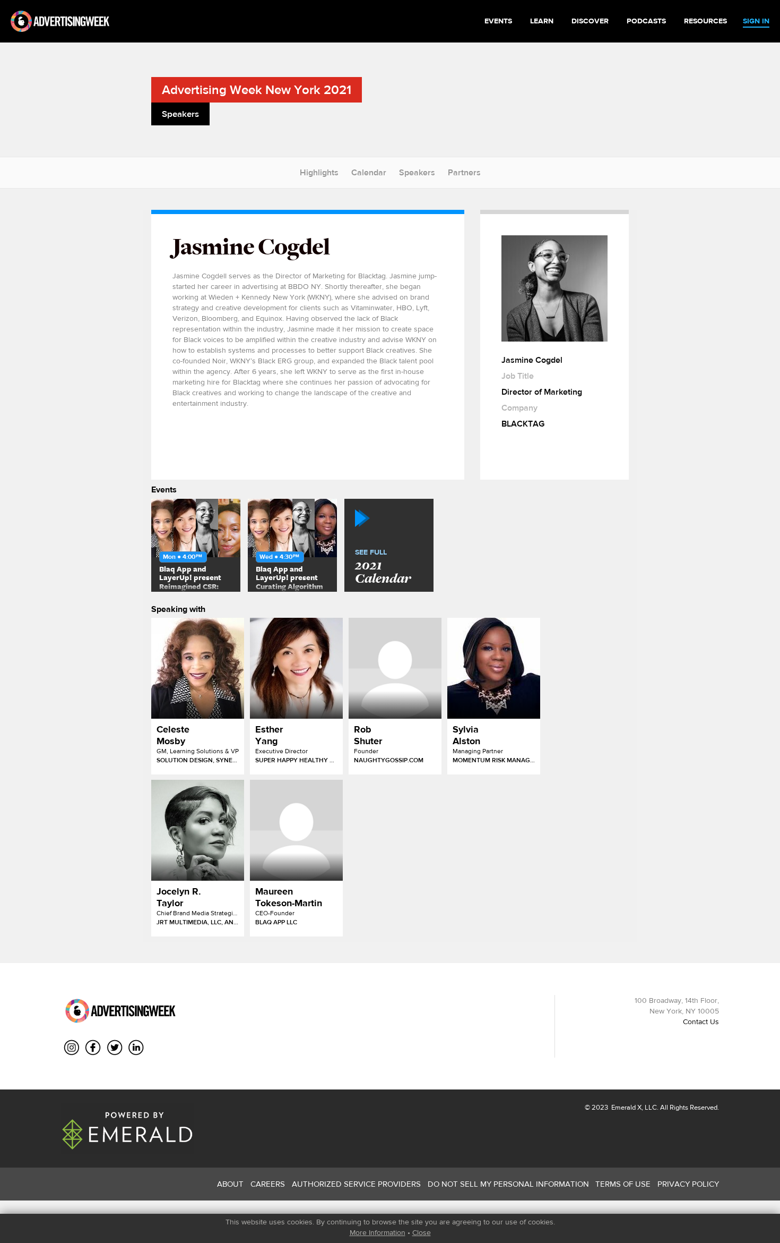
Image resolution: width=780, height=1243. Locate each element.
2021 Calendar (383, 567)
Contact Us (701, 1021)
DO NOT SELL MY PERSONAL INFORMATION (508, 1183)
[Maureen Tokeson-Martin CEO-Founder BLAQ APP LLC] (296, 830)
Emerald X (626, 1107)
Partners (464, 172)
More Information (377, 1232)
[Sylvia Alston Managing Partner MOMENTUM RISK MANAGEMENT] (493, 668)
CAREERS (267, 1183)
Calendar (368, 172)
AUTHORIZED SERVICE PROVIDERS (356, 1183)
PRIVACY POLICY (688, 1183)
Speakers (417, 172)
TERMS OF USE (623, 1183)
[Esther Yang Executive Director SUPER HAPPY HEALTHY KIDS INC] (296, 668)
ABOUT (230, 1183)
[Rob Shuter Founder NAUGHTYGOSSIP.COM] (395, 668)
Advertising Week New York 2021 (256, 89)
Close (421, 1232)
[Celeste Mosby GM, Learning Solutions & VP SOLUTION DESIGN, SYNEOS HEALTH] (197, 668)
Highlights (319, 172)
